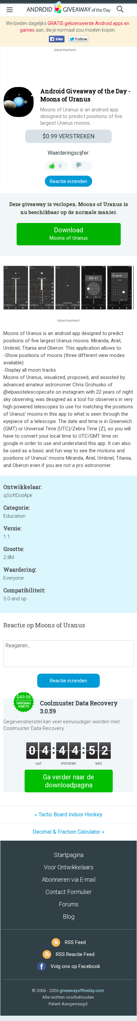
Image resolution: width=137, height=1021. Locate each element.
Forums (68, 904)
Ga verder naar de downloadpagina (68, 781)
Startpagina (68, 854)
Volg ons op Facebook (75, 966)
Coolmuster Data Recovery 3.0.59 (79, 707)
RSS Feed (75, 942)
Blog (68, 916)
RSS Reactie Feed (75, 954)
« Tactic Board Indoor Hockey (68, 814)
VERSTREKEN (69, 136)
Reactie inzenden (68, 181)
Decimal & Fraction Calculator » (68, 832)
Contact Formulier (69, 891)
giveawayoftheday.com (82, 990)
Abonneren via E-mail (68, 879)
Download (69, 233)
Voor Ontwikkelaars (68, 867)
